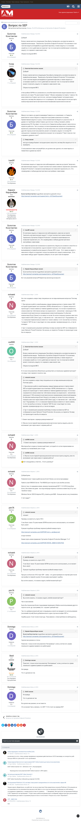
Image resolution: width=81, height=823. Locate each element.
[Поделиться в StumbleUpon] (21, 725)
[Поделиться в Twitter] (2, 725)
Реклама (8, 2)
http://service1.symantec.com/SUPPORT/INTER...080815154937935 (42, 543)
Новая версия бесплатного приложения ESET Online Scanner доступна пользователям (34, 762)
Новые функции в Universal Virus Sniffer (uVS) (21, 751)
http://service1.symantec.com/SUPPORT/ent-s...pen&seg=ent (40, 532)
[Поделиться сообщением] (77, 34)
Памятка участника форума (11, 741)
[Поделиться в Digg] (12, 725)
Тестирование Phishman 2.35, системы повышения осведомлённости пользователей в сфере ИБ (37, 782)
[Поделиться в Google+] (9, 725)
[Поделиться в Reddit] (18, 725)
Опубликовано (30, 34)
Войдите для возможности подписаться (15, 22)
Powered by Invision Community (40, 820)
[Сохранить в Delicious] (15, 725)
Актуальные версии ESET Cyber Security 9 (20, 774)
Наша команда (15, 2)
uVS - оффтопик (12, 799)
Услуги (3, 2)
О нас (31, 2)
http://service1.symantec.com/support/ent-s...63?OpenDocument (41, 196)
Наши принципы (24, 2)
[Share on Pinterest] (24, 725)
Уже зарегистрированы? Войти (68, 12)
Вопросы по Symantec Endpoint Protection (52, 28)
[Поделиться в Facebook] (6, 725)
